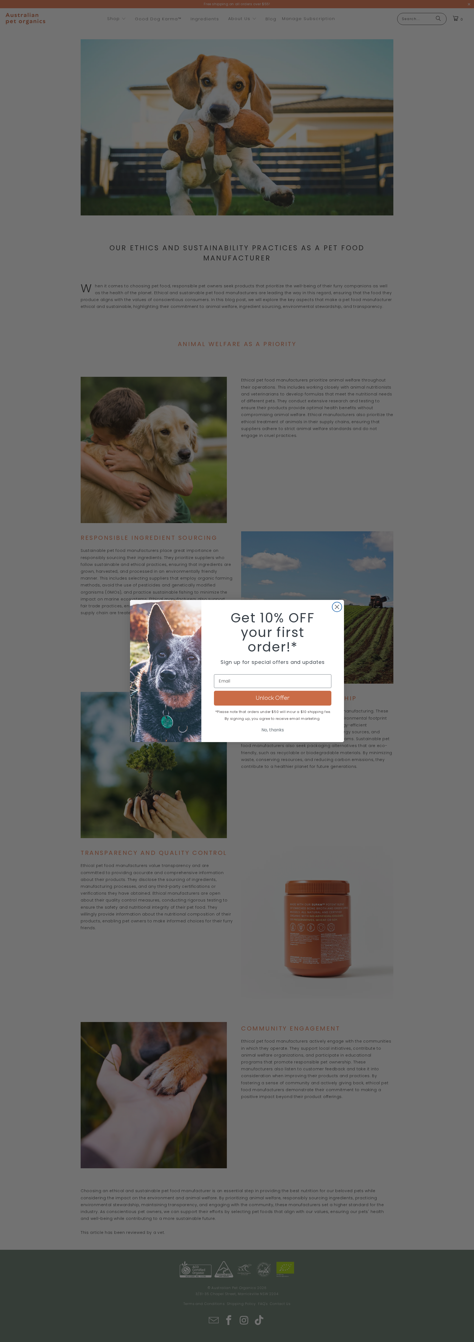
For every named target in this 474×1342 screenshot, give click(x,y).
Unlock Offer (273, 698)
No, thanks (272, 730)
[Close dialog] (337, 607)
